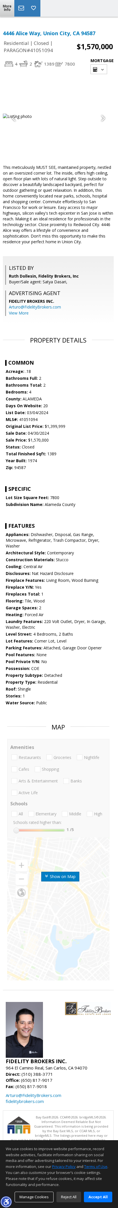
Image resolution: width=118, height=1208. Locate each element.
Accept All (98, 1196)
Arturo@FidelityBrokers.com (35, 307)
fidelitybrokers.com (25, 1101)
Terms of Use (95, 1166)
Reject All (68, 1196)
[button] (6, 1202)
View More (19, 313)
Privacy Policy (64, 1166)
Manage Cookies (34, 1196)
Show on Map (62, 876)
